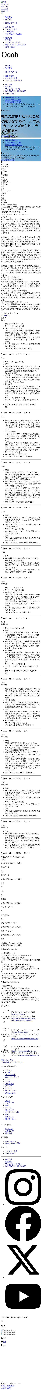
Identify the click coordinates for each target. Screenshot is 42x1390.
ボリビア (8, 1086)
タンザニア (9, 1084)
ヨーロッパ (9, 1110)
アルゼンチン (10, 1093)
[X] (23, 1277)
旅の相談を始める (8, 136)
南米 (7, 1114)
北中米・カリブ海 (12, 1112)
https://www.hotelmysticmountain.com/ (24, 1039)
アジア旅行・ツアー (13, 100)
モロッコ (8, 1088)
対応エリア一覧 (11, 23)
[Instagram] (23, 1204)
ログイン (8, 19)
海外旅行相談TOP (12, 97)
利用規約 (8, 40)
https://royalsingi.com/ (18, 1014)
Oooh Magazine (10, 1141)
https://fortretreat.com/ (21, 1032)
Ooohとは (8, 1129)
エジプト (8, 1070)
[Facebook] (23, 1241)
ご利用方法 (9, 32)
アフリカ (8, 1108)
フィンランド (10, 1075)
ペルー (7, 1072)
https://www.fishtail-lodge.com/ (28, 1055)
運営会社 (8, 38)
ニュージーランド (12, 1077)
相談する (8, 17)
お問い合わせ (10, 47)
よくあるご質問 (11, 29)
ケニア (7, 1079)
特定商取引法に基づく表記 (15, 45)
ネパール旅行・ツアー (13, 102)
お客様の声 (9, 27)
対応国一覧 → (10, 1119)
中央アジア (9, 1103)
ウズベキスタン (11, 1090)
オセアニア (9, 1117)
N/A (4, 1342)
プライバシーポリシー (13, 42)
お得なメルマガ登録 (13, 1143)
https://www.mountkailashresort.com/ (24, 1051)
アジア (7, 1101)
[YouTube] (23, 1314)
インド (7, 1081)
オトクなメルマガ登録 (13, 34)
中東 (7, 1105)
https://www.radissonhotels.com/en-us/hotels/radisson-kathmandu (23, 1019)
